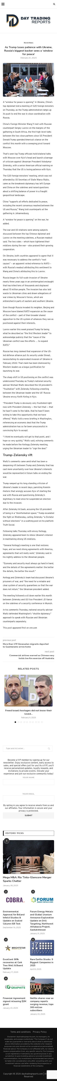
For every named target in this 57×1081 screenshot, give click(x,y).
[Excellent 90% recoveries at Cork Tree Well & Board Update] (15, 948)
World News (28, 43)
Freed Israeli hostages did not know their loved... (28, 712)
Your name (28, 777)
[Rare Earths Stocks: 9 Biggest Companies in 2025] (42, 948)
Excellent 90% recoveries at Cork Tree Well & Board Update (13, 964)
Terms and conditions (20, 1032)
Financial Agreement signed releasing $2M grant (14, 1001)
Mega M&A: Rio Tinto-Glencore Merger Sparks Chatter (27, 879)
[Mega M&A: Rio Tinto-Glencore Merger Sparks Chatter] (28, 857)
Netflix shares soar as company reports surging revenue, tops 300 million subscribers (41, 1004)
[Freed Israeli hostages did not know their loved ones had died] (28, 691)
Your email (28, 794)
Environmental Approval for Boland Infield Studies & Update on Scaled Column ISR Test (14, 917)
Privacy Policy (40, 1032)
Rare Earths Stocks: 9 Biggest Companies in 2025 (41, 962)
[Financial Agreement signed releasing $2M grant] (15, 986)
